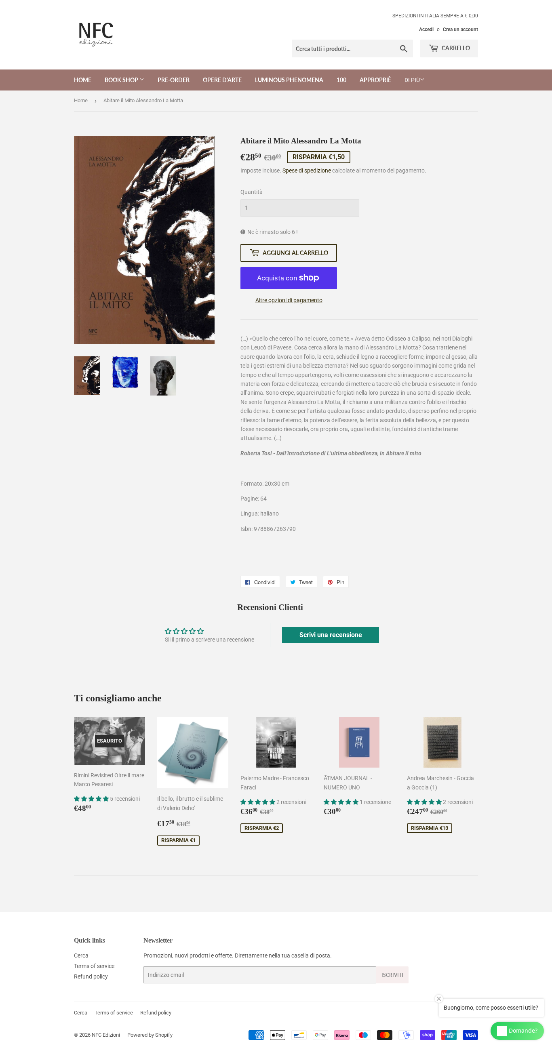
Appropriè (375, 79)
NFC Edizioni (106, 1035)
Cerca (81, 955)
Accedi (426, 29)
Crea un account (460, 29)
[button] (92, 798)
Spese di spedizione (306, 170)
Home (82, 79)
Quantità (251, 192)
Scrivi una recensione (330, 635)
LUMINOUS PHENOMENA (289, 79)
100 (341, 79)
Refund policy (91, 976)
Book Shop (122, 79)
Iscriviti (392, 975)
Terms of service (94, 966)
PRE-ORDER (174, 79)
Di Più (412, 80)
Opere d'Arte (222, 79)
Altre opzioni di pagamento (288, 300)
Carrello (455, 47)
